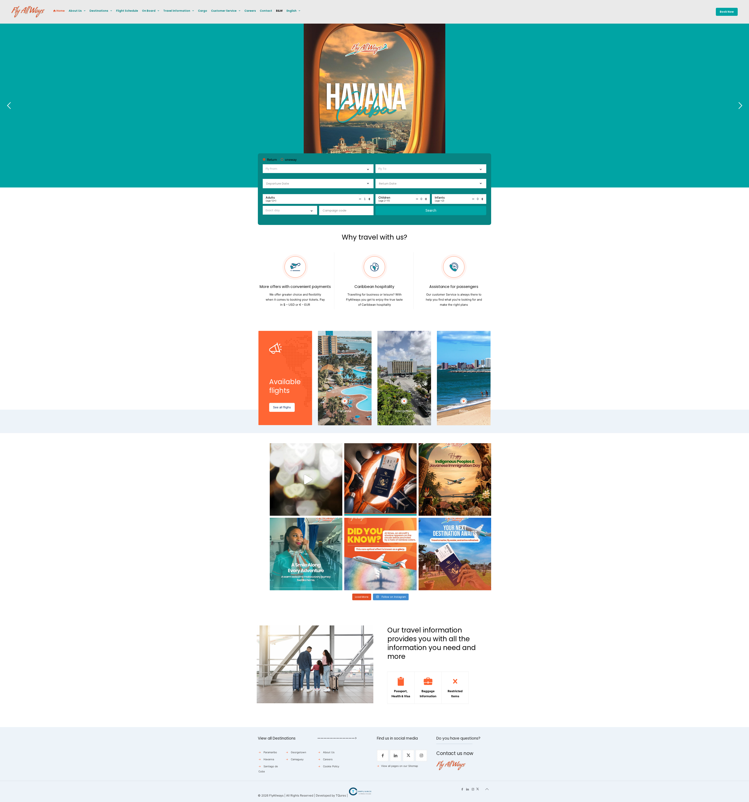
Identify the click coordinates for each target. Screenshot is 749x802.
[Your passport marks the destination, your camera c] (380, 479)
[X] (477, 789)
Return (272, 159)
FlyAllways (276, 795)
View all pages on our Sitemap (399, 765)
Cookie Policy (331, 766)
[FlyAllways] (28, 11)
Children (384, 199)
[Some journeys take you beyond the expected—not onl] (306, 554)
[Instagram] (473, 789)
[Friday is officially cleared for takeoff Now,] (306, 479)
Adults (271, 199)
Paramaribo (270, 752)
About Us (329, 752)
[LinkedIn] (468, 789)
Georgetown (298, 752)
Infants (440, 199)
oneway (291, 159)
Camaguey (297, 759)
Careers (328, 759)
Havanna (269, 759)
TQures (341, 795)
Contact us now (454, 753)
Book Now (727, 12)
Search (430, 210)
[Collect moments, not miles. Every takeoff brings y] (455, 554)
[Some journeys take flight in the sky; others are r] (455, 479)
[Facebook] (462, 789)
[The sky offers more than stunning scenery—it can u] (380, 554)
